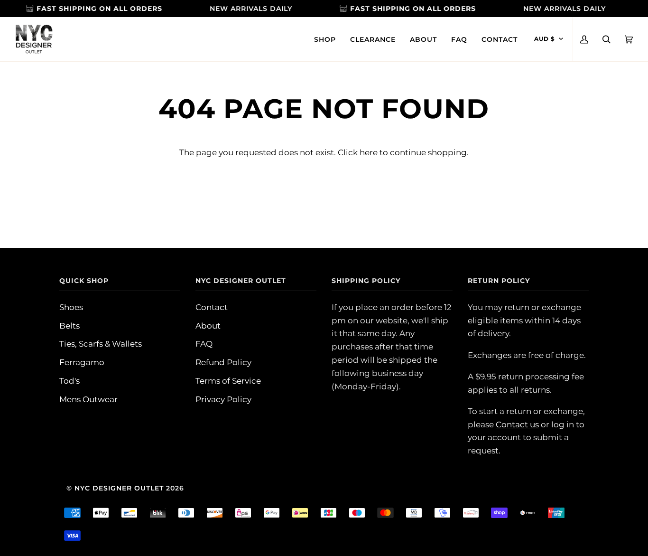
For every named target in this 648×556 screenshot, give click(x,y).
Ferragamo (81, 362)
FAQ (204, 344)
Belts (69, 325)
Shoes (71, 307)
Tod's (69, 381)
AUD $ (544, 39)
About (208, 325)
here (369, 152)
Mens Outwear (88, 399)
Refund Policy (223, 362)
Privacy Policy (223, 399)
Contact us (517, 424)
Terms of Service (228, 381)
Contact (211, 307)
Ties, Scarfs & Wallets (100, 344)
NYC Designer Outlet (119, 488)
